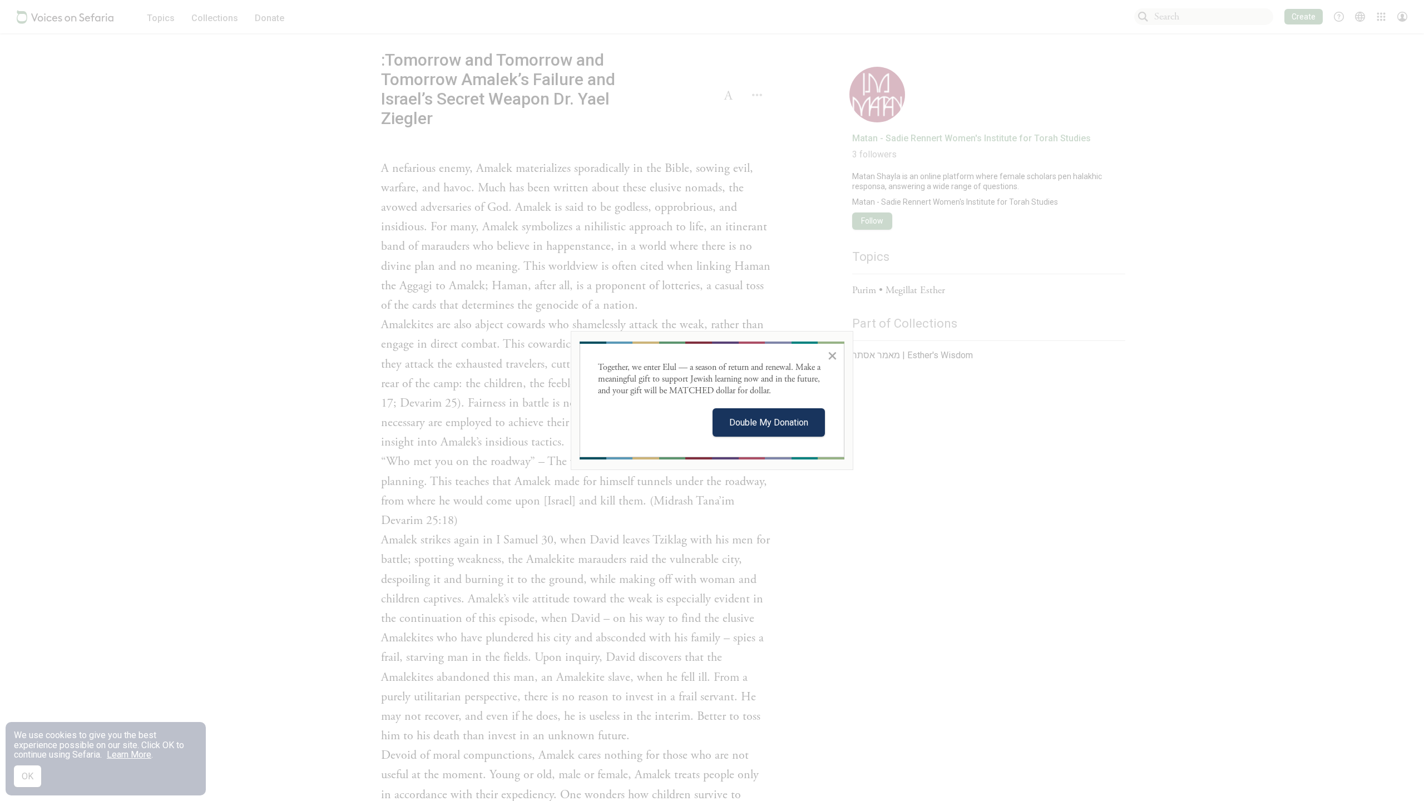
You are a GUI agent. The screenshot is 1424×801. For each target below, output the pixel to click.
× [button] (832, 355)
